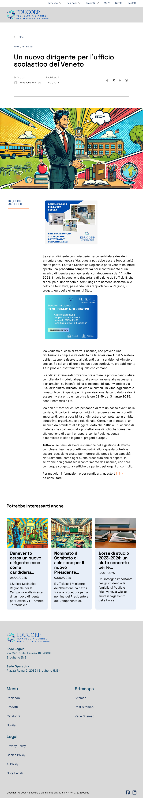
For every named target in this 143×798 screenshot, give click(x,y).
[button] (22, 202)
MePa (107, 3)
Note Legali (15, 773)
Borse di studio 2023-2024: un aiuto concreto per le (114, 560)
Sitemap (80, 698)
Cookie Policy (16, 755)
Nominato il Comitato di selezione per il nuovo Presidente (69, 562)
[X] (113, 80)
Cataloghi (13, 716)
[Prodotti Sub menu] (97, 3)
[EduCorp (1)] (71, 317)
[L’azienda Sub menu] (60, 3)
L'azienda (13, 698)
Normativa (26, 46)
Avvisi (17, 46)
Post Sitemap (84, 707)
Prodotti (90, 3)
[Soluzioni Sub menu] (79, 3)
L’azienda (53, 3)
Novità (118, 3)
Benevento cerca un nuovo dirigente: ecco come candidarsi (25, 562)
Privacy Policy (16, 746)
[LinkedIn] (120, 80)
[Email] (126, 80)
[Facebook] (107, 80)
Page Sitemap (84, 716)
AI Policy (12, 764)
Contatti (131, 3)
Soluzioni (72, 3)
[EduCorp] (71, 222)
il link (119, 473)
